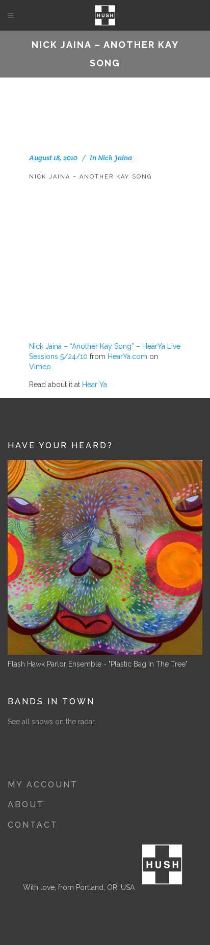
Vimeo (40, 367)
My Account (43, 784)
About (26, 804)
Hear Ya (94, 384)
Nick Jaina (115, 157)
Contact (33, 825)
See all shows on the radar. (52, 722)
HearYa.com (127, 356)
